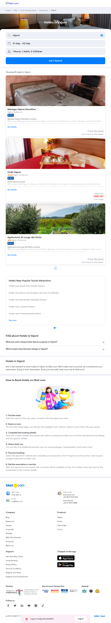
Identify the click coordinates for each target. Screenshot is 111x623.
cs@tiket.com (17, 501)
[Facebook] (8, 605)
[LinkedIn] (22, 605)
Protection (10, 541)
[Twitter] (15, 605)
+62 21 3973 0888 (70, 503)
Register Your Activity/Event (17, 577)
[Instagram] (36, 605)
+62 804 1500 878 (70, 497)
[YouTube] (29, 605)
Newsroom (10, 521)
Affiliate (9, 533)
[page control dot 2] (56, 327)
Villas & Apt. (62, 525)
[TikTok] (42, 605)
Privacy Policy (11, 564)
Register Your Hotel (13, 572)
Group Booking (11, 560)
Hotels (59, 521)
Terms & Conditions (13, 568)
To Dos (60, 529)
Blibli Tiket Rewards (13, 537)
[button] (55, 342)
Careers (9, 525)
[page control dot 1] (55, 327)
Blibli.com (10, 545)
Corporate (10, 529)
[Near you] (101, 35)
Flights (60, 517)
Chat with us (16, 495)
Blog (7, 517)
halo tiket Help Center (14, 556)
